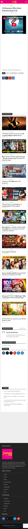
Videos (11, 6)
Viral (5, 511)
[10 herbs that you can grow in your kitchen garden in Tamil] (14, 308)
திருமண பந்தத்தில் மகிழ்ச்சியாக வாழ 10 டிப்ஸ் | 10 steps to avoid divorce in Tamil (14, 273)
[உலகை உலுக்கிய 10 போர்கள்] (14, 241)
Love (7, 73)
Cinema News (7, 501)
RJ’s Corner (6, 489)
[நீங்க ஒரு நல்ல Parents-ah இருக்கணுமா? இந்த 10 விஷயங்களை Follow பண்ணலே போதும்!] (14, 285)
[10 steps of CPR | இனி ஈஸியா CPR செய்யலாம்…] (14, 171)
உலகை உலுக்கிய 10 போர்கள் (9, 252)
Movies (5, 508)
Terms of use (18, 525)
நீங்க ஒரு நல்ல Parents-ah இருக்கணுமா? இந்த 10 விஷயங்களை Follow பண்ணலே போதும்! (14, 296)
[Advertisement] (14, 53)
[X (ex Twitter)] (7, 353)
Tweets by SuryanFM (6, 345)
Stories (5, 474)
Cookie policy (13, 527)
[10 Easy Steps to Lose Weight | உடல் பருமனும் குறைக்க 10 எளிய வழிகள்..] (14, 193)
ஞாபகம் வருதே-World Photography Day (12, 391)
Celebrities (6, 498)
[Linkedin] (22, 353)
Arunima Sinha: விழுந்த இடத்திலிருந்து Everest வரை (14, 393)
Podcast (5, 484)
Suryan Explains (6, 6)
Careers (18, 527)
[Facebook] (3, 353)
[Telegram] (18, 353)
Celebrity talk (7, 487)
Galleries (6, 506)
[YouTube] (14, 353)
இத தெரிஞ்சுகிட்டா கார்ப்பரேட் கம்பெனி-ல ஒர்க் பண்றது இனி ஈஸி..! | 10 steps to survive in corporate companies (13, 228)
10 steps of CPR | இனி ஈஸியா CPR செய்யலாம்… (11, 182)
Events (5, 492)
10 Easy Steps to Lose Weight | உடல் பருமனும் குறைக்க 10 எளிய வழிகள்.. (12, 205)
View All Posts (22, 328)
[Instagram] (11, 353)
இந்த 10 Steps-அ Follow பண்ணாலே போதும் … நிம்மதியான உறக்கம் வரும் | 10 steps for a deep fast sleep (13, 158)
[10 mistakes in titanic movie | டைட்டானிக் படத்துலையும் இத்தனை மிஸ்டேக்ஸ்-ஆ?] (14, 123)
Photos (5, 479)
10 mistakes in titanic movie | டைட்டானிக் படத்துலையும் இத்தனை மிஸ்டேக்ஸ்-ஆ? (13, 134)
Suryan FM (21, 73)
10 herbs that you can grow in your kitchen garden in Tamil (14, 319)
